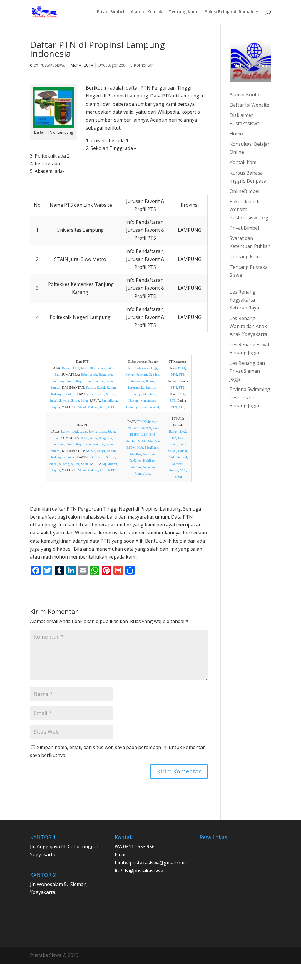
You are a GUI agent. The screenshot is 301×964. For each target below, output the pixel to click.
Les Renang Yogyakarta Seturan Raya (244, 300)
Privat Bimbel (110, 12)
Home (236, 133)
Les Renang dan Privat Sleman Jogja (247, 371)
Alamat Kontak (146, 12)
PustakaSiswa (52, 65)
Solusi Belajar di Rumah (229, 12)
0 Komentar (141, 65)
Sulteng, (64, 400)
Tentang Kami (183, 12)
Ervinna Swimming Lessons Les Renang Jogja (250, 397)
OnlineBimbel (244, 191)
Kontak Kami (243, 162)
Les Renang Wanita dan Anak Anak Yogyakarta (248, 326)
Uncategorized (112, 65)
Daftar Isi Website (249, 105)
